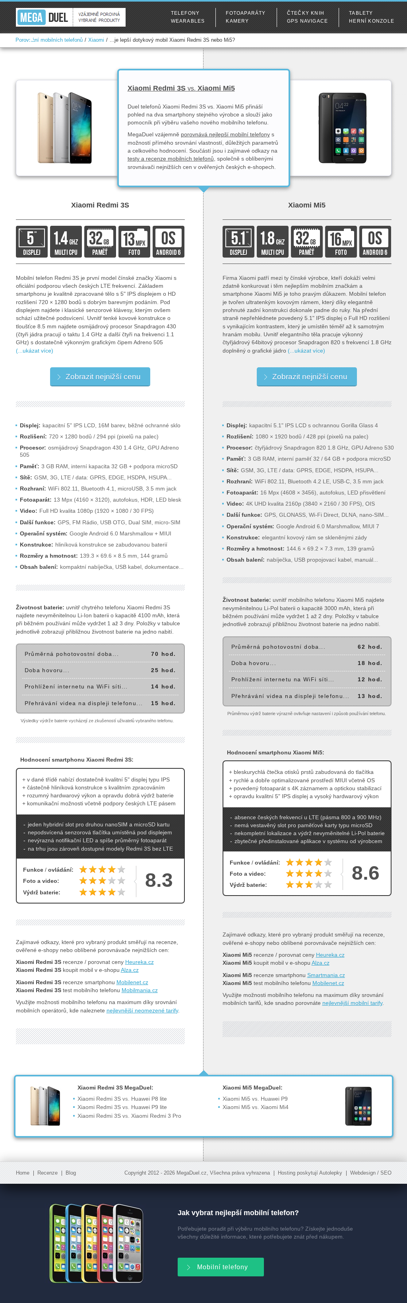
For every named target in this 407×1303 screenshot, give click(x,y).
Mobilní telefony (222, 1267)
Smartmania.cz (326, 975)
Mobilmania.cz (140, 990)
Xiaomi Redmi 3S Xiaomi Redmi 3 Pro (129, 1116)
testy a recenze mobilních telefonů (171, 158)
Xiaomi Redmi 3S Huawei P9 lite (122, 1107)
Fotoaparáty (246, 13)
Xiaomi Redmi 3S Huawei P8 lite (122, 1099)
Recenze (47, 1173)
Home (22, 1173)
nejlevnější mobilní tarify (352, 1003)
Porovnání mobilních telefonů (49, 40)
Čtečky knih (305, 13)
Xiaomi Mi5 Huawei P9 (255, 1099)
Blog (71, 1173)
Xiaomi (96, 40)
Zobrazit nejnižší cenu (103, 376)
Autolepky (330, 1173)
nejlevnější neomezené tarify (142, 1010)
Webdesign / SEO (370, 1173)
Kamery (237, 21)
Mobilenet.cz (132, 982)
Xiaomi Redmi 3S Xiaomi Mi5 (181, 88)
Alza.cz (130, 970)
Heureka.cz (139, 962)
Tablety (361, 13)
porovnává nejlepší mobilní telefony (225, 134)
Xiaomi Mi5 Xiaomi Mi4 (256, 1107)
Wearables (188, 21)
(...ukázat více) (34, 350)
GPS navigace (307, 21)
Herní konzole (371, 21)
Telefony (185, 13)
